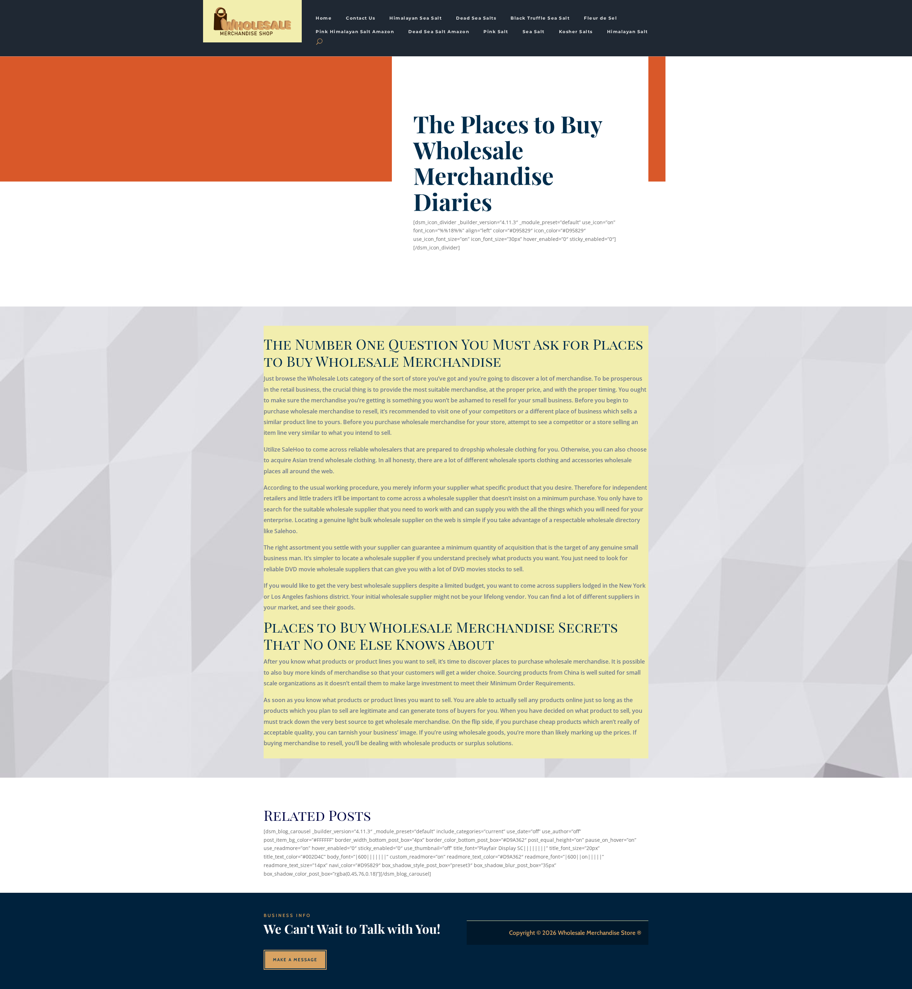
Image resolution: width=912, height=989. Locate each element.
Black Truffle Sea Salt (540, 18)
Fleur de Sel (600, 18)
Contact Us (360, 18)
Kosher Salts (576, 31)
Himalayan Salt (627, 31)
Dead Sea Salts (476, 18)
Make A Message (295, 959)
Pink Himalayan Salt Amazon (355, 31)
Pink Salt (495, 31)
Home (324, 18)
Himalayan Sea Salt (415, 18)
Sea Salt (534, 31)
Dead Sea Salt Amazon (438, 31)
